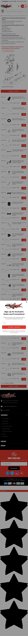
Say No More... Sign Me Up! (14, 327)
